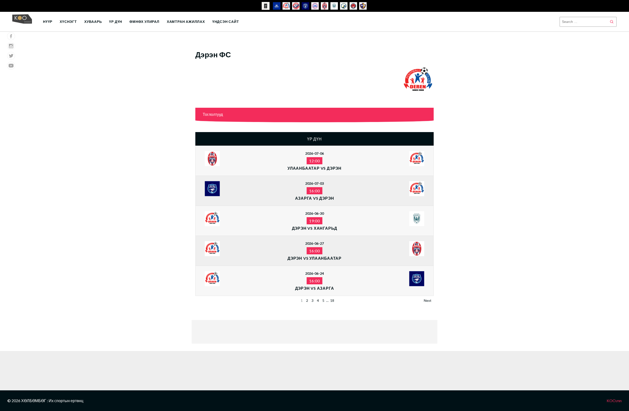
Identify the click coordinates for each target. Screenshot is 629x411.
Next (427, 300)
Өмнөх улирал (144, 21)
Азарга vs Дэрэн (314, 198)
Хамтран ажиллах (186, 21)
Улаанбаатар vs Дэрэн (314, 168)
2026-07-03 (314, 183)
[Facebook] (11, 36)
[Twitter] (11, 56)
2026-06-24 (314, 273)
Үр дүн (115, 21)
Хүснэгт (68, 21)
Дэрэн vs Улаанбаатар (314, 258)
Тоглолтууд (213, 114)
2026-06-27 (314, 243)
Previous (204, 300)
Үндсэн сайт (225, 21)
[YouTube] (11, 65)
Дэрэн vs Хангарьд (314, 228)
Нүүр (47, 21)
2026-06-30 (314, 213)
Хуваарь (93, 21)
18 (332, 300)
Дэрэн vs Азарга (314, 288)
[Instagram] (11, 46)
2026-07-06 (314, 153)
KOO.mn (614, 400)
